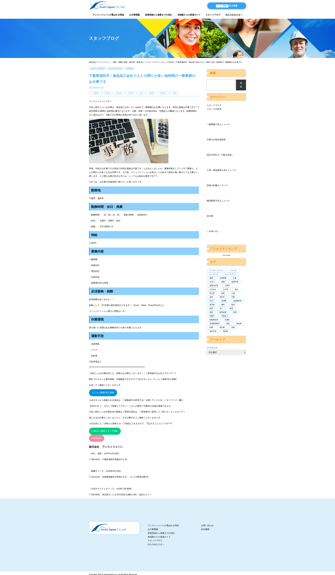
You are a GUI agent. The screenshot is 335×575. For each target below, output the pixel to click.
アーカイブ (212, 348)
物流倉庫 (223, 312)
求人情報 (227, 6)
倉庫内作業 (214, 286)
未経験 (223, 301)
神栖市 (212, 316)
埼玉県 (212, 293)
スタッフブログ (213, 15)
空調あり (224, 316)
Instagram (96, 438)
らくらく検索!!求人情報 (103, 392)
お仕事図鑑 (134, 15)
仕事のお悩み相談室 (216, 139)
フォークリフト (231, 274)
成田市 (222, 297)
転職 (211, 327)
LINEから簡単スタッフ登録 (105, 431)
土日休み (213, 289)
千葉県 (227, 286)
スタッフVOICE (98, 68)
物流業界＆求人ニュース (218, 201)
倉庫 (223, 282)
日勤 (233, 297)
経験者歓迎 (214, 320)
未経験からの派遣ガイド (188, 15)
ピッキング (214, 274)
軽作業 (222, 327)
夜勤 (223, 293)
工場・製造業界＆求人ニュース (221, 170)
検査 (211, 308)
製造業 (239, 324)
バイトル (233, 270)
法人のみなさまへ (234, 15)
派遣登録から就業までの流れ (158, 15)
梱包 (223, 305)
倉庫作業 (234, 282)
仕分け (212, 282)
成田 (211, 297)
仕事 (234, 278)
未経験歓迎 (237, 301)
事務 (211, 278)
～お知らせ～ (213, 231)
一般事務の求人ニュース (218, 124)
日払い (212, 301)
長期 (233, 327)
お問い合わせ (207, 525)
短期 (234, 312)
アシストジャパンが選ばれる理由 (108, 15)
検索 (241, 85)
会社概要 (205, 529)
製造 (228, 324)
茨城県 (227, 320)
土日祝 (225, 289)
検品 (233, 305)
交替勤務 (223, 278)
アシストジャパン (216, 270)
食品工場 (213, 331)
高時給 (225, 331)
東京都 (212, 305)
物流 (211, 312)
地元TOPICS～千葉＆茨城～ (220, 155)
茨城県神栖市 (215, 324)
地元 (236, 289)
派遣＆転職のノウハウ (217, 185)
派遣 (231, 308)
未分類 (129, 68)
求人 (221, 308)
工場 (233, 293)
